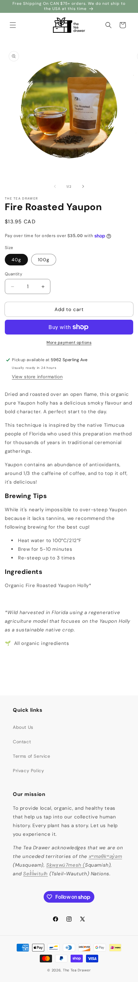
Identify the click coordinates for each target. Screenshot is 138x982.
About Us (23, 727)
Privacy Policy (28, 770)
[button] (13, 25)
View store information (37, 376)
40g (16, 260)
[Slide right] (83, 186)
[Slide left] (55, 186)
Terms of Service (31, 756)
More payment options (69, 342)
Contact (22, 742)
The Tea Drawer (77, 970)
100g (43, 260)
